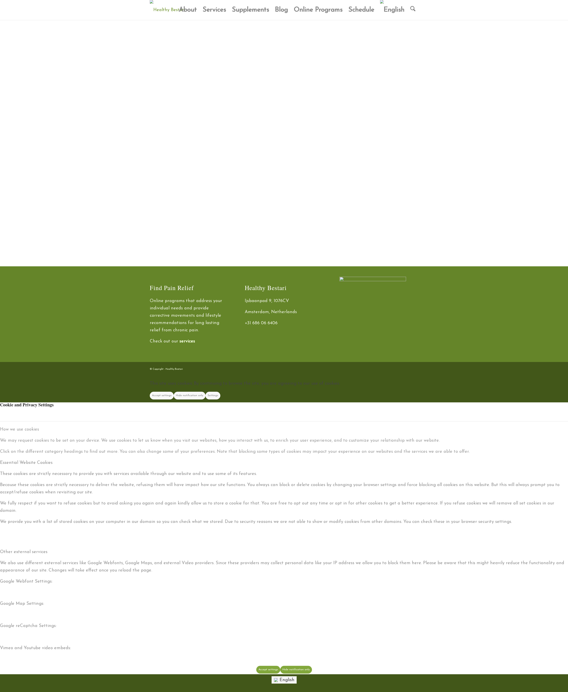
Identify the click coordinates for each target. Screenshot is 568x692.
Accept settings (162, 395)
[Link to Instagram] (401, 367)
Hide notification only (189, 395)
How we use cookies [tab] (19, 429)
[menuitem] (188, 10)
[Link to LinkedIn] (408, 367)
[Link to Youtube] (415, 367)
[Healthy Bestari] (167, 10)
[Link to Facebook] (395, 367)
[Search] (412, 10)
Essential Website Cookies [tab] (26, 463)
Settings (213, 395)
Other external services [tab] (23, 552)
